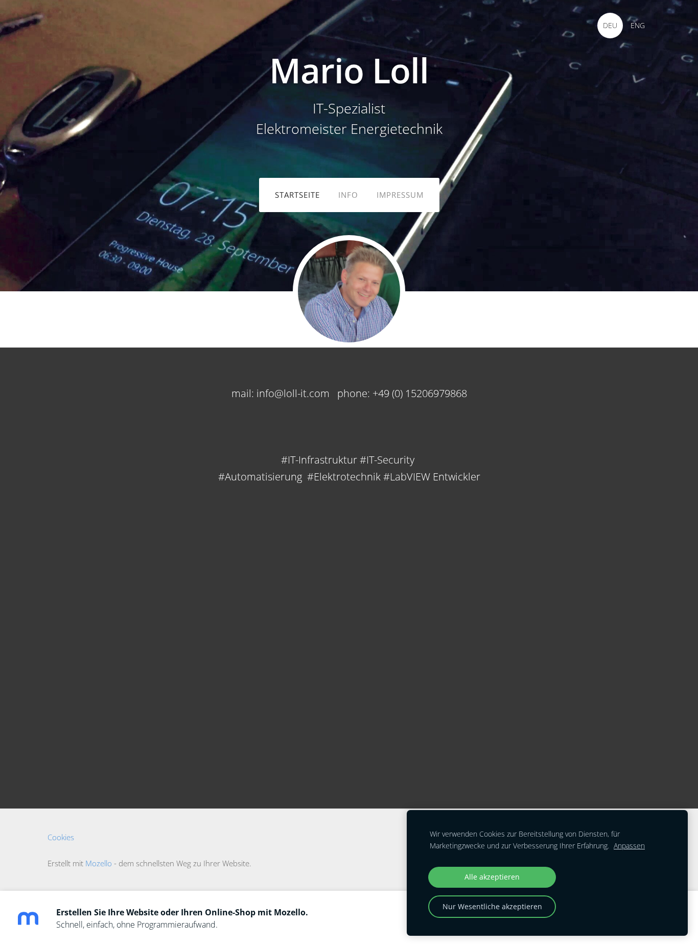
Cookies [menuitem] (61, 837)
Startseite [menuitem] (297, 195)
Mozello (98, 863)
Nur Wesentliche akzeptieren (492, 906)
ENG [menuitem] (638, 25)
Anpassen (629, 845)
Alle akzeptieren (492, 877)
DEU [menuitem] (610, 25)
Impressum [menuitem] (400, 195)
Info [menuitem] (348, 195)
